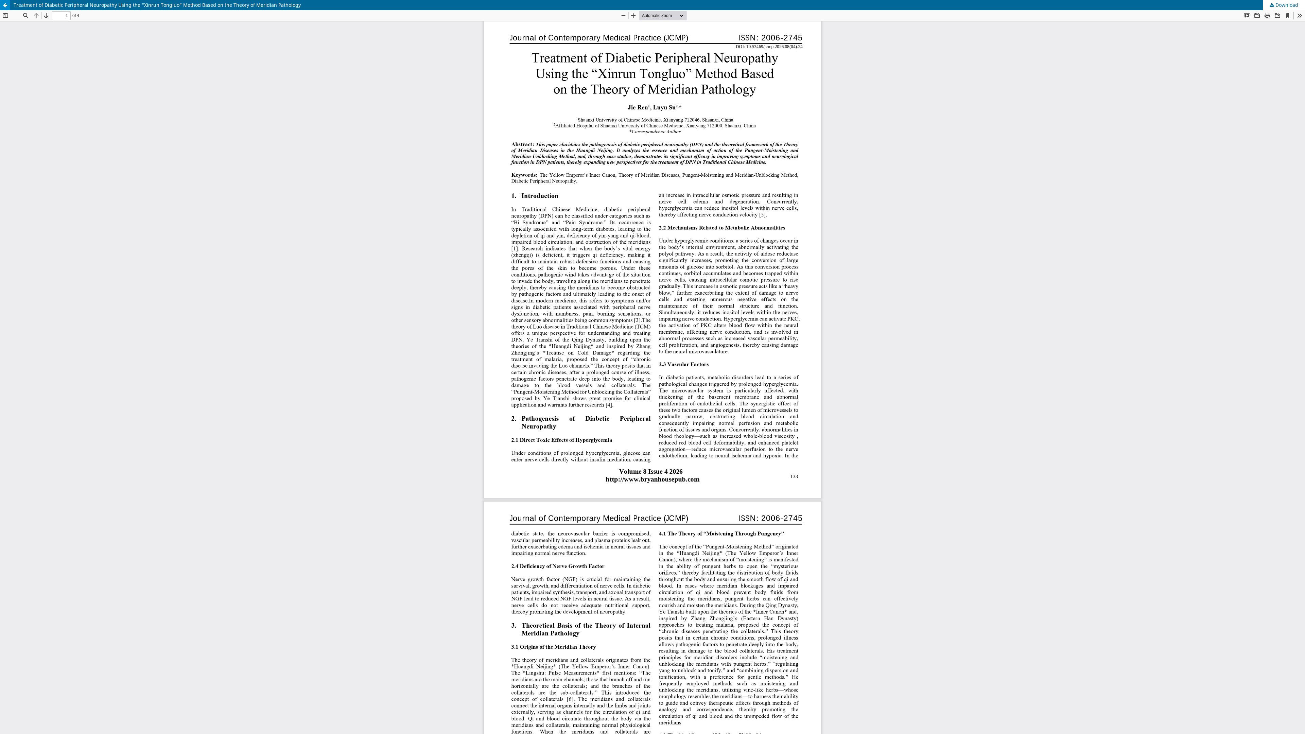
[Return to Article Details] (5, 5)
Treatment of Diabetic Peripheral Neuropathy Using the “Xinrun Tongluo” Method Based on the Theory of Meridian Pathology (157, 5)
